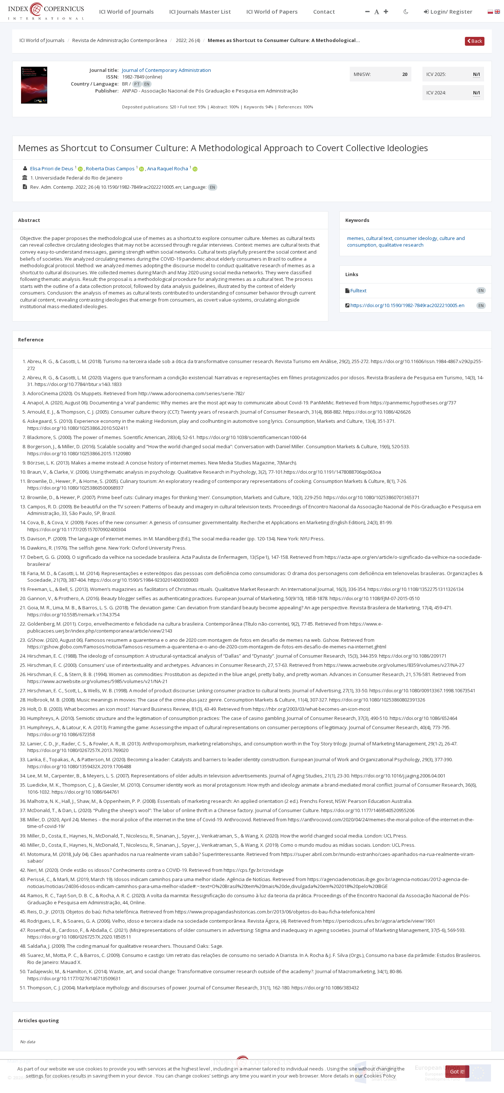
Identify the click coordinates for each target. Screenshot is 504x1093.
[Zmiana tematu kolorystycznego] (406, 11)
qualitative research (401, 244)
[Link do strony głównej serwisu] (46, 10)
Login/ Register (451, 11)
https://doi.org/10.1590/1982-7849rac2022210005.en (408, 305)
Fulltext (358, 290)
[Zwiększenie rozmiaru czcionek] (389, 11)
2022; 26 (188, 40)
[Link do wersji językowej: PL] (490, 11)
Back (476, 41)
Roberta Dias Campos (110, 168)
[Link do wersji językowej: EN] (497, 11)
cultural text (379, 238)
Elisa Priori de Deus (51, 168)
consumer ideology (415, 238)
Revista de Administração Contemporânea (119, 40)
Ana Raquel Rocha (167, 168)
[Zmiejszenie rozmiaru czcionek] (364, 11)
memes (355, 238)
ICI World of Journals (42, 40)
